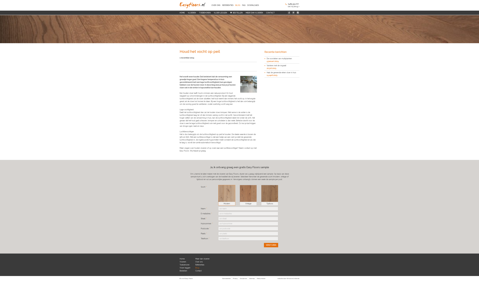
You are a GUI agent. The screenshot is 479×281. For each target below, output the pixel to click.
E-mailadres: (206, 214)
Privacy (235, 278)
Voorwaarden (226, 278)
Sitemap (252, 278)
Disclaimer (243, 278)
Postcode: (205, 229)
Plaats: (204, 234)
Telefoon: (205, 239)
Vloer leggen (220, 13)
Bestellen (238, 13)
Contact (270, 13)
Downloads (253, 5)
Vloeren (192, 13)
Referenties (228, 5)
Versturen (271, 245)
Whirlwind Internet (293, 278)
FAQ (243, 5)
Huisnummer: (207, 224)
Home (182, 13)
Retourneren (261, 278)
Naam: (204, 209)
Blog (237, 5)
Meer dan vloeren (254, 13)
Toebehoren (205, 13)
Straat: (204, 219)
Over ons (215, 5)
